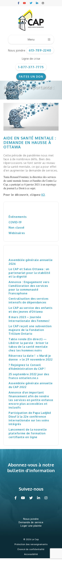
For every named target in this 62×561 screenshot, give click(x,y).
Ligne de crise (31, 58)
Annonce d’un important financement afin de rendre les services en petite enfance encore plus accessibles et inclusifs (31, 400)
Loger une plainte (31, 525)
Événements (18, 216)
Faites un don (31, 76)
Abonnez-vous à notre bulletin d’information (31, 467)
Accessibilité (31, 554)
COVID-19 (15, 222)
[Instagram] (43, 3)
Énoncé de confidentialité (31, 549)
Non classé (16, 227)
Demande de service (31, 522)
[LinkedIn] (37, 3)
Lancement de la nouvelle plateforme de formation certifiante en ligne (28, 433)
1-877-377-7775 (31, 67)
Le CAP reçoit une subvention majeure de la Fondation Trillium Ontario (30, 329)
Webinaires (17, 233)
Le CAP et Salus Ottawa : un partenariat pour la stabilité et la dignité (29, 272)
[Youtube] (24, 3)
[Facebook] (19, 3)
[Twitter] (31, 3)
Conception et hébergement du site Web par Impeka (32, 559)
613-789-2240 (40, 50)
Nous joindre (16, 50)
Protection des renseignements (31, 544)
